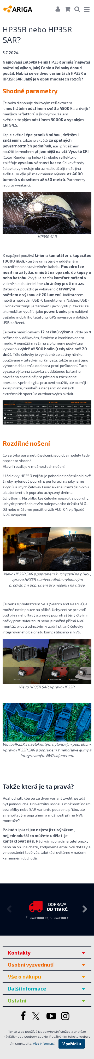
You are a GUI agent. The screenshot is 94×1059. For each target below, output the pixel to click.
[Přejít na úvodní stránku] (23, 8)
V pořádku (71, 1043)
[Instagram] (65, 1016)
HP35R (77, 73)
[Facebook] (23, 1016)
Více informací (43, 1043)
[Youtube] (51, 1016)
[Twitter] (36, 1016)
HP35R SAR (12, 79)
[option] (47, 908)
